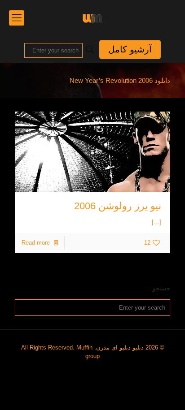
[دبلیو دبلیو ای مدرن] (92, 17)
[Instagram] (96, 368)
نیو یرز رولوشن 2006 (117, 205)
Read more (36, 242)
